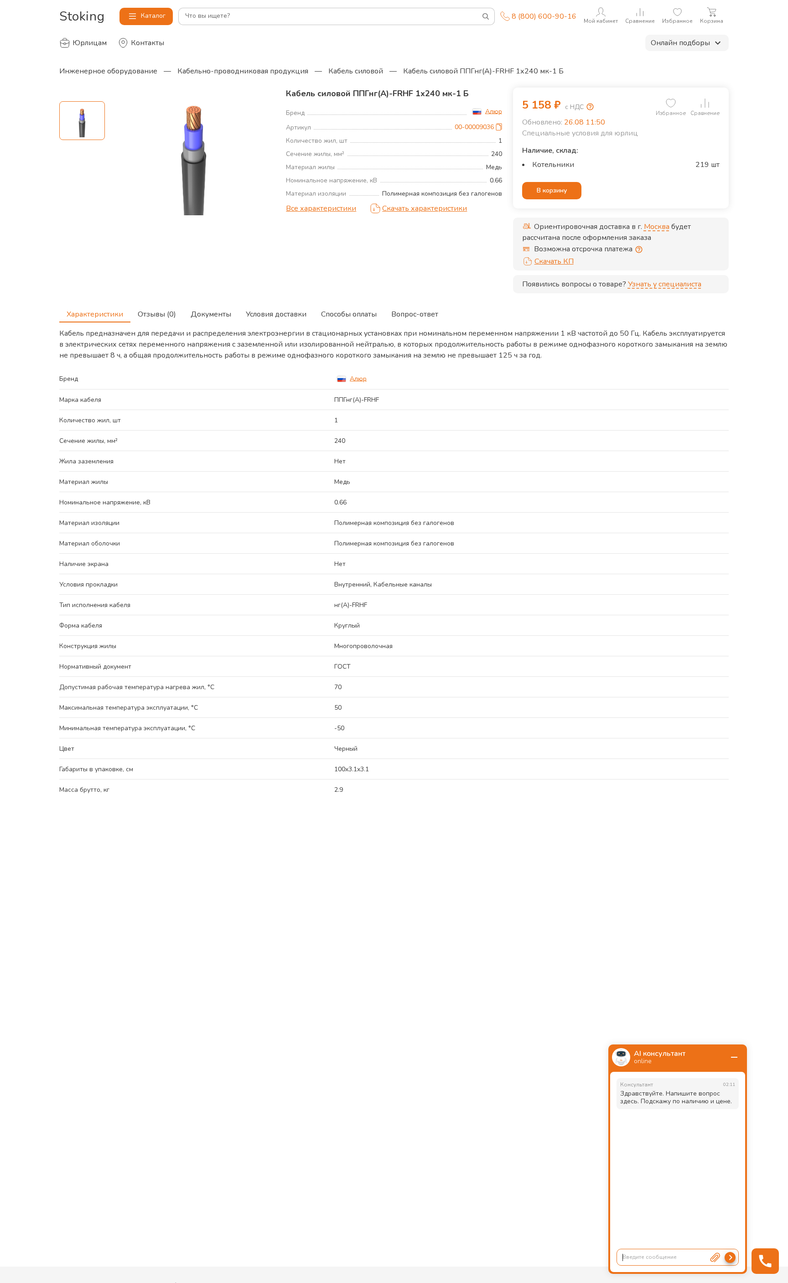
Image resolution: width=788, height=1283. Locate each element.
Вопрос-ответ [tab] (414, 314)
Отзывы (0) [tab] (157, 314)
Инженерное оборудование (108, 71)
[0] (670, 103)
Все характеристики (321, 208)
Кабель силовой (355, 71)
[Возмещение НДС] (590, 106)
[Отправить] (730, 1257)
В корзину (552, 190)
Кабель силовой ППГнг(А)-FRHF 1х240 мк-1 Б (483, 71)
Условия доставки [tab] (276, 314)
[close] (734, 1057)
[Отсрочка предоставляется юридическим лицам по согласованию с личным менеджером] (638, 249)
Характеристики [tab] (95, 314)
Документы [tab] (211, 314)
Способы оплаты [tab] (349, 314)
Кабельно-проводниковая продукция (242, 71)
